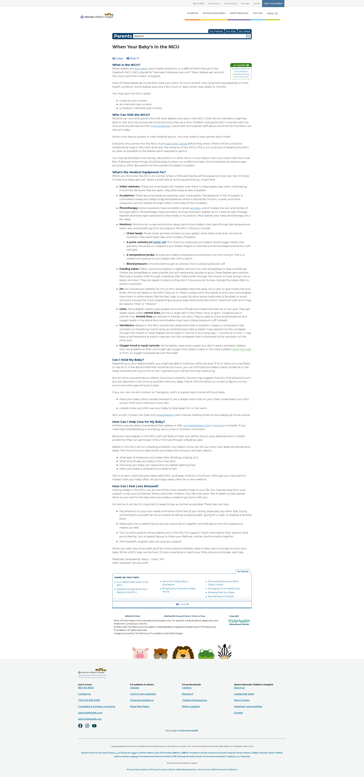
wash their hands (176, 143)
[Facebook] (81, 727)
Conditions (192, 13)
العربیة (117, 753)
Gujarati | (232, 753)
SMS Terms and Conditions (224, 769)
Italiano (247, 753)
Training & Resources (194, 700)
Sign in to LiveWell (273, 3)
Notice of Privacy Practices (154, 769)
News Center (242, 700)
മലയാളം (134, 756)
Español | (85, 753)
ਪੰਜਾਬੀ (174, 756)
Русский (103, 753)
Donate (257, 3)
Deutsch (213, 753)
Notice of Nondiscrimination (182, 769)
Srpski (199, 756)
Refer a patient (191, 706)
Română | (191, 756)
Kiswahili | (222, 756)
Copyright (234, 616)
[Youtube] (95, 727)
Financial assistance (142, 700)
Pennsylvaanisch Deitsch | (152, 756)
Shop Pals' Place (139, 706)
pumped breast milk (197, 425)
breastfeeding (165, 414)
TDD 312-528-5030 (89, 700)
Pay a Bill (245, 3)
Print (133, 58)
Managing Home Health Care (224, 588)
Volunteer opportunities (248, 706)
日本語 (254, 753)
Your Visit (257, 13)
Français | (204, 753)
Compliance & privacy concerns (96, 706)
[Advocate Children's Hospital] (92, 682)
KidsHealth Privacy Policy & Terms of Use (184, 616)
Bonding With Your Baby (221, 592)
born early (141, 68)
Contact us (84, 694)
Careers (187, 687)
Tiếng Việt (245, 756)
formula (219, 425)
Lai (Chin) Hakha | (145, 753)
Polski (168, 756)
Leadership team (244, 694)
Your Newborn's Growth (221, 596)
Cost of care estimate (143, 694)
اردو (237, 756)
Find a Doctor (214, 3)
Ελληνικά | (222, 753)
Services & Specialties (214, 13)
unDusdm (263, 753)
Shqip (111, 753)
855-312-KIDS (198, 3)
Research (187, 694)
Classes (134, 687)
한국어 (271, 753)
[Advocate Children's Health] (97, 13)
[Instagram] (88, 727)
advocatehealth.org (89, 719)
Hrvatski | (194, 753)
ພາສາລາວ (279, 753)
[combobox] (189, 36)
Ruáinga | (182, 756)
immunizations (160, 125)
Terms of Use (204, 769)
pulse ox (159, 242)
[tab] (242, 571)
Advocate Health (189, 730)
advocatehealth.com (90, 712)
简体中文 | (177, 753)
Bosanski (125, 753)
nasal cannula (241, 349)
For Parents (216, 31)
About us (239, 687)
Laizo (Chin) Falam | (163, 753)
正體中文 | (185, 753)
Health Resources (239, 13)
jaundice (195, 207)
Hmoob (93, 753)
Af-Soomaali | (210, 756)
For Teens (244, 31)
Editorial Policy (132, 616)
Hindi (239, 753)
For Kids (231, 31)
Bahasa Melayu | (123, 756)
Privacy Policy (133, 769)
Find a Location (230, 3)
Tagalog (231, 756)
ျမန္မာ (134, 753)
